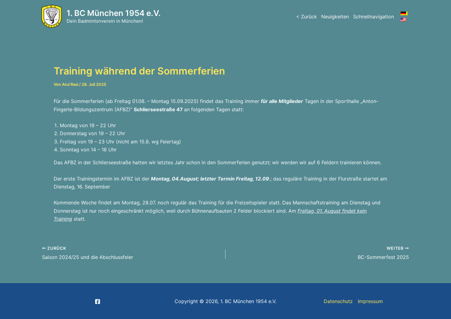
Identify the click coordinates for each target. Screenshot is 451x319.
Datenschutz (338, 301)
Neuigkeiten (335, 16)
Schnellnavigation (373, 16)
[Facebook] (97, 301)
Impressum (370, 301)
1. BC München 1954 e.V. (114, 13)
